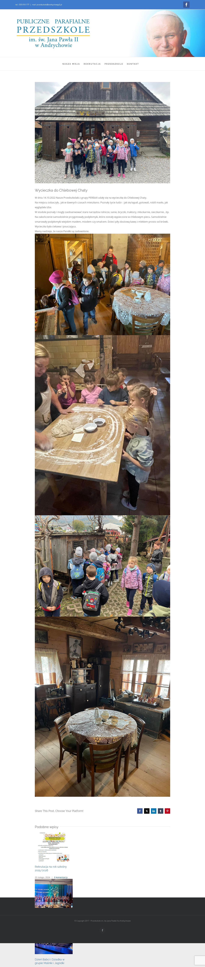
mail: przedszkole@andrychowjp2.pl (47, 4)
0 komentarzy (61, 882)
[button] (102, 886)
